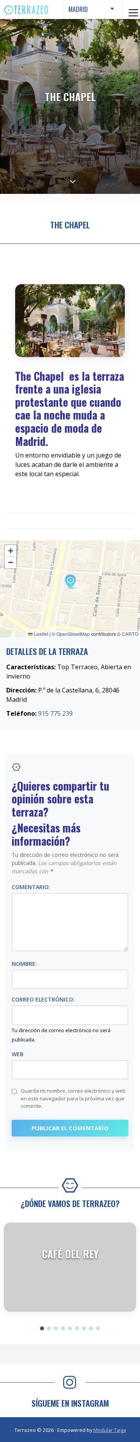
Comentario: (31, 887)
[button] (70, 581)
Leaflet (40, 633)
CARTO (130, 633)
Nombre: (24, 963)
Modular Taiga (109, 1429)
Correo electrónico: (43, 999)
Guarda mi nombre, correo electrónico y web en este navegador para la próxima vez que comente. (73, 1098)
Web (17, 1054)
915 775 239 (55, 713)
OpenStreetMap (73, 633)
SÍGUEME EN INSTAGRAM (70, 1403)
